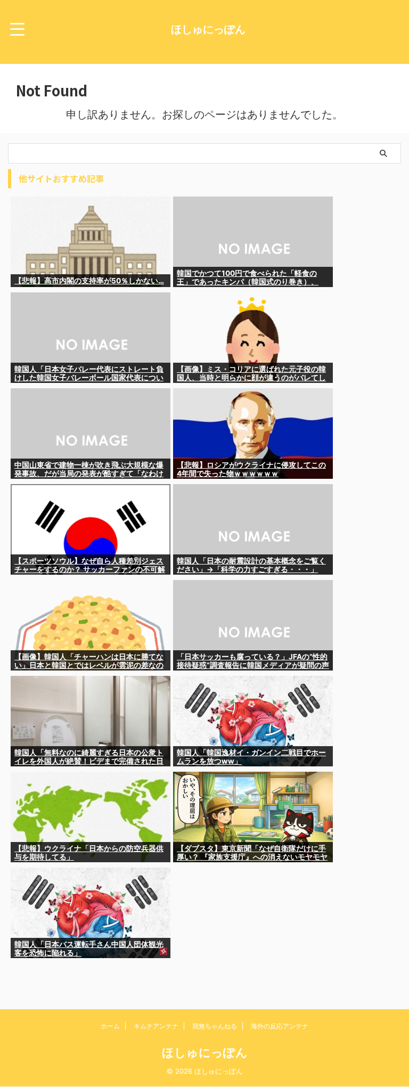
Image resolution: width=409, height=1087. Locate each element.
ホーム (110, 1026)
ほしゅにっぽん (208, 29)
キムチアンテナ (156, 1026)
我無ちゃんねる (214, 1026)
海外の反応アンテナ (279, 1026)
